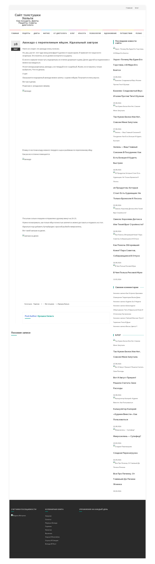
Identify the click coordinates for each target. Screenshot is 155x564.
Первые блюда (51, 523)
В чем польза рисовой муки (127, 272)
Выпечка (48, 533)
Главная (129, 8)
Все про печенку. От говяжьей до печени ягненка (124, 479)
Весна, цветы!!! (131, 326)
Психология (95, 33)
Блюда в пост (50, 544)
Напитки (48, 530)
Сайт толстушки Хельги (28, 16)
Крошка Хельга (63, 304)
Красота (82, 33)
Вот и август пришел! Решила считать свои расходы (124, 382)
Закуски (48, 516)
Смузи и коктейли (52, 537)
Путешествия (126, 33)
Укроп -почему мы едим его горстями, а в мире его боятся (128, 64)
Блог (137, 8)
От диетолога (60, 33)
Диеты (37, 33)
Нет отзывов (49, 304)
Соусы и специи (51, 540)
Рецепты (26, 33)
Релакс (139, 33)
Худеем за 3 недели (133, 301)
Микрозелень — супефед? (127, 436)
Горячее (36, 304)
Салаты (48, 519)
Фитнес (46, 33)
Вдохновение (110, 33)
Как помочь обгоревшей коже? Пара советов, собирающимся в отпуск (126, 250)
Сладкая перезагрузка (125, 453)
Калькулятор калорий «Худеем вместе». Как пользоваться (125, 414)
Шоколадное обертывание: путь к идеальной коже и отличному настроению (128, 310)
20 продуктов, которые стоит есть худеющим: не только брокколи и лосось (127, 193)
